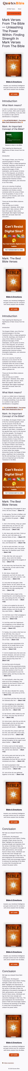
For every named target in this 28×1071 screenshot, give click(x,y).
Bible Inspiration (9, 1063)
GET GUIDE (14, 94)
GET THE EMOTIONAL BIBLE (14, 13)
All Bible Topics (11, 9)
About (19, 9)
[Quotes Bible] (13, 3)
